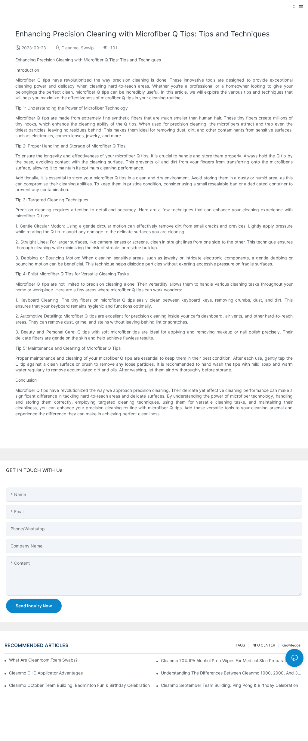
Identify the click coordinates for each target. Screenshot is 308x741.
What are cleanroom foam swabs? (43, 659)
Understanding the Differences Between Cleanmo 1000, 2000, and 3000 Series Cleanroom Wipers (232, 672)
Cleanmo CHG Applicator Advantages (46, 672)
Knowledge (291, 645)
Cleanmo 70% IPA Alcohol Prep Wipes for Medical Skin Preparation (226, 660)
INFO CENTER (263, 645)
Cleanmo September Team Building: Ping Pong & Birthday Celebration (229, 685)
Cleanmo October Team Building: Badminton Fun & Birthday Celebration (79, 685)
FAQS (240, 645)
